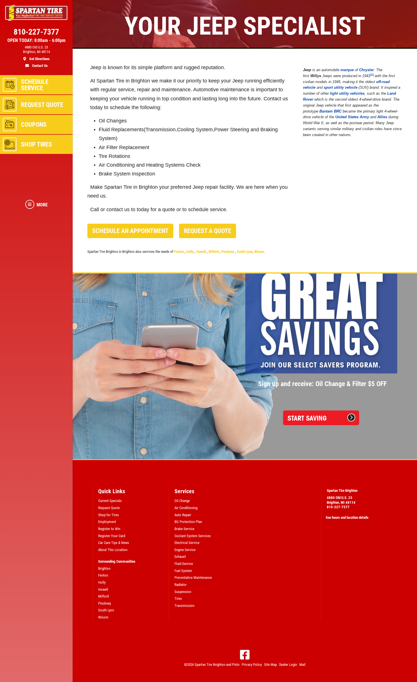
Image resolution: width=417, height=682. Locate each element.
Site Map (270, 664)
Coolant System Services (192, 536)
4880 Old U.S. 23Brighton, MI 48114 (341, 500)
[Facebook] (245, 654)
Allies (382, 117)
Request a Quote (207, 230)
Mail (302, 664)
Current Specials (110, 501)
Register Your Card (111, 536)
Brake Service (184, 529)
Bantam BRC (330, 111)
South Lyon (244, 251)
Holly (190, 251)
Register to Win (109, 529)
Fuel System (183, 571)
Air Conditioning (185, 508)
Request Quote (109, 508)
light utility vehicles (347, 93)
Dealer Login (288, 664)
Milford (214, 251)
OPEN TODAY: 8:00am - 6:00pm (36, 40)
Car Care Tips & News (113, 543)
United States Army (352, 117)
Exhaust (180, 556)
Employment (107, 522)
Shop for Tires (108, 515)
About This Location (112, 550)
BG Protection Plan (188, 522)
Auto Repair (182, 515)
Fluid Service (183, 564)
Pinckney (228, 251)
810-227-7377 (338, 507)
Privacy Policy (252, 664)
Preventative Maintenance (193, 577)
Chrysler (366, 70)
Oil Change (182, 501)
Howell (201, 251)
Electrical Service (186, 543)
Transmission (184, 605)
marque (347, 70)
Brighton (104, 568)
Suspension (182, 592)
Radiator (180, 585)
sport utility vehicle (340, 87)
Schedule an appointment (130, 230)
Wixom (259, 251)
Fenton (179, 251)
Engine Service (184, 550)
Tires (178, 598)
